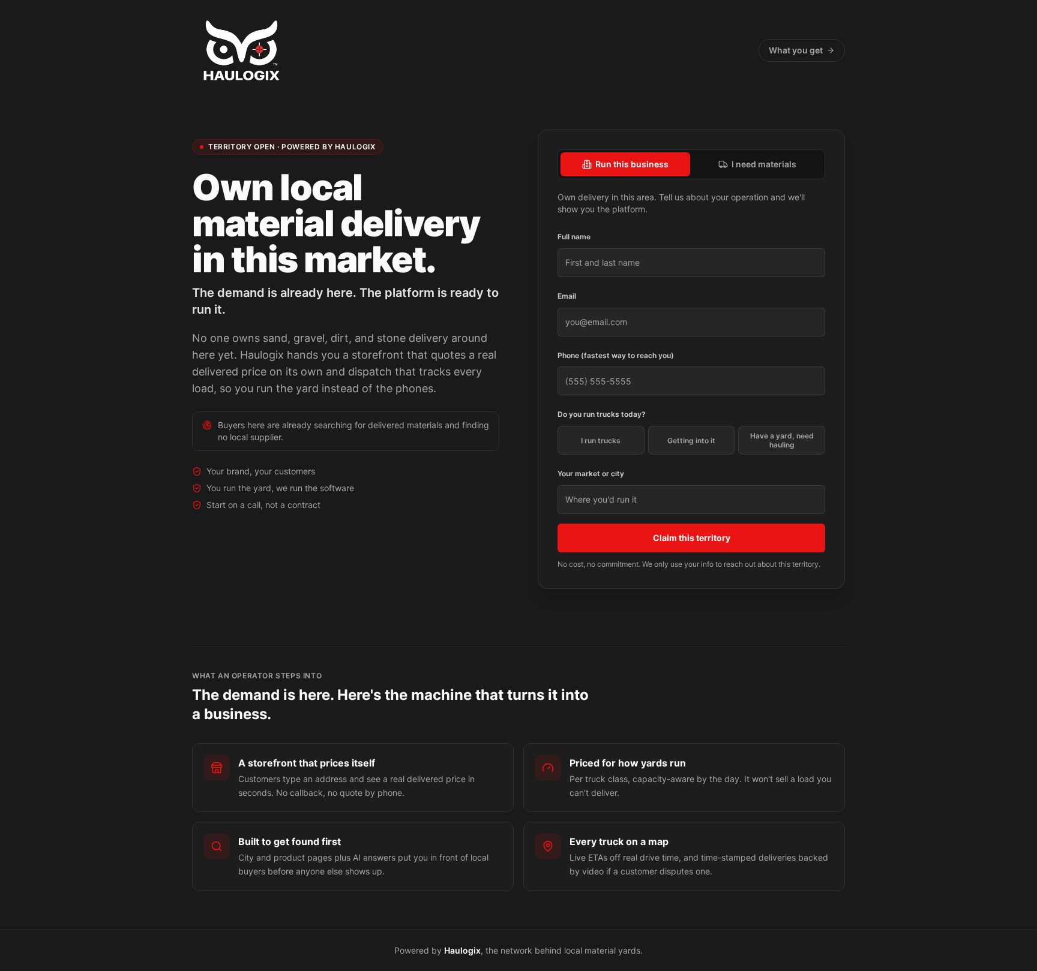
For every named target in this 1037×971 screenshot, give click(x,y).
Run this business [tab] (632, 164)
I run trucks (601, 440)
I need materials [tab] (764, 164)
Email (567, 295)
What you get (796, 50)
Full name (574, 236)
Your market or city (591, 473)
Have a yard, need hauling (782, 440)
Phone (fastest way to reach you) (616, 355)
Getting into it (691, 440)
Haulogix (462, 950)
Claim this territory (691, 538)
